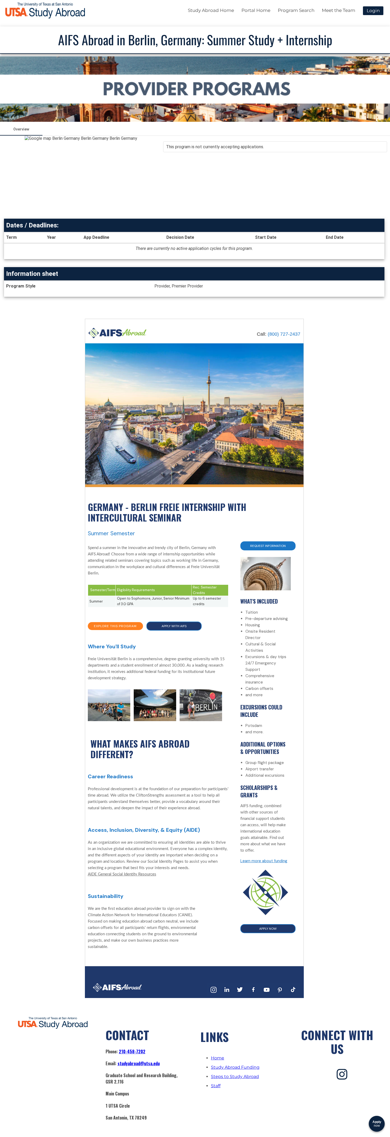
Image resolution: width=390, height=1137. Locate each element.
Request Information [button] (268, 546)
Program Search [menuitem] (296, 10)
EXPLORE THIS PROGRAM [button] (115, 626)
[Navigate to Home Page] (45, 11)
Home (217, 1057)
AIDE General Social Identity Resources (122, 874)
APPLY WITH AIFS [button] (174, 626)
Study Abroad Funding (235, 1067)
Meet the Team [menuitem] (338, 10)
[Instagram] (213, 995)
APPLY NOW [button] (268, 929)
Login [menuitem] (373, 10)
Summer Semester (111, 533)
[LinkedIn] (226, 995)
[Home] (117, 337)
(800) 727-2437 (284, 334)
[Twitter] (240, 995)
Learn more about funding (263, 861)
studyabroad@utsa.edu (139, 1063)
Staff (215, 1085)
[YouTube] (266, 995)
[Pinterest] (280, 995)
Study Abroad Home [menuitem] (211, 10)
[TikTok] (293, 995)
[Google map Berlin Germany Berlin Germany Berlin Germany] (81, 176)
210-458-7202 (132, 1051)
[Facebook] (253, 995)
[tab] (21, 129)
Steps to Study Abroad (235, 1076)
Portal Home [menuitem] (255, 10)
